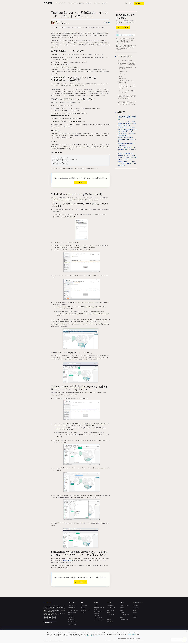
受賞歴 (108, 612)
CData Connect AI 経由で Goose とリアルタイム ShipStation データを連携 (127, 117)
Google (134, 610)
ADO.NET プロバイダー (73, 610)
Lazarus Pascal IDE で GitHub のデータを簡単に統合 (127, 144)
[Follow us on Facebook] (104, 22)
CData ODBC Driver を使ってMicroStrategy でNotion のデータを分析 (127, 139)
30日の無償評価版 (67, 560)
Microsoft (135, 612)
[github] (53, 617)
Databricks (135, 608)
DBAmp (83, 612)
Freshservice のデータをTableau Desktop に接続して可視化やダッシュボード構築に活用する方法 (127, 129)
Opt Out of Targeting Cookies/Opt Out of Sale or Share (128, 638)
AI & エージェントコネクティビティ (99, 612)
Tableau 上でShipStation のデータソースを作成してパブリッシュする (127, 86)
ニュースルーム (110, 610)
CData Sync (84, 605)
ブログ (121, 610)
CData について (110, 605)
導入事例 (122, 608)
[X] (47, 617)
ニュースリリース (111, 608)
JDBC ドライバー (72, 608)
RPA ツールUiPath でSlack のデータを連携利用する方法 (127, 134)
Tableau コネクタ (72, 624)
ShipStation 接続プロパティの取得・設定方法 (127, 68)
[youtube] (50, 617)
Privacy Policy (131, 634)
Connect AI (83, 608)
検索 (130, 3)
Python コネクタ (72, 612)
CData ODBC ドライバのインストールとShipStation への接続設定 (127, 64)
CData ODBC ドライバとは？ (125, 61)
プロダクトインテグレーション (99, 608)
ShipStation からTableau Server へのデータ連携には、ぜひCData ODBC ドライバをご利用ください (127, 102)
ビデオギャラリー (124, 619)
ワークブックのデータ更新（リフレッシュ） (127, 92)
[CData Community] (55, 617)
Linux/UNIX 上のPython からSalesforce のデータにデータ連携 (126, 154)
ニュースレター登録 (124, 615)
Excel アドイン (71, 619)
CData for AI (105, 3)
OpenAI (134, 617)
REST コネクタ (71, 617)
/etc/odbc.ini (122, 78)
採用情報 (109, 619)
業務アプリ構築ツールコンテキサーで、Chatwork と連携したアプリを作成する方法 (127, 163)
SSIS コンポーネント (86, 610)
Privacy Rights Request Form (94, 635)
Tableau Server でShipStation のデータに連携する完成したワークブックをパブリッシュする (127, 96)
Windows (121, 74)
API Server (70, 615)
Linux (120, 76)
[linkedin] (45, 617)
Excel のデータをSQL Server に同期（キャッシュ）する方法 (127, 158)
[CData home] (49, 3)
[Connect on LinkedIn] (109, 22)
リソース (122, 612)
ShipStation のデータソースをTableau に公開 (126, 81)
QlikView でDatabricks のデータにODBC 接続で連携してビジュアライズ (127, 149)
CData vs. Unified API (99, 620)
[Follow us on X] (106, 22)
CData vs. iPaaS (98, 617)
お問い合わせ (138, 3)
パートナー (96, 615)
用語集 (121, 617)
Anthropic (135, 605)
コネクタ (96, 605)
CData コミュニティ (124, 605)
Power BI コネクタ (72, 621)
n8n (134, 615)
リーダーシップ (110, 615)
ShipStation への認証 (124, 71)
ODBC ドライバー (72, 605)
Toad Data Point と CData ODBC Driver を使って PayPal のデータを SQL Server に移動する (127, 123)
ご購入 (126, 3)
